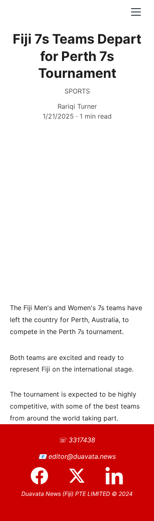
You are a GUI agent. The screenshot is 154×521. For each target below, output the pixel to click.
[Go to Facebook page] (43, 475)
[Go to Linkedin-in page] (114, 475)
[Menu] (136, 12)
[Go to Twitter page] (81, 475)
